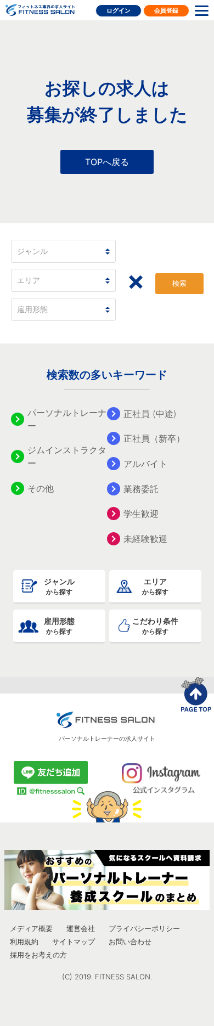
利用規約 (24, 941)
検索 (179, 283)
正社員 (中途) (150, 413)
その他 (40, 488)
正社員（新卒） (154, 438)
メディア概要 (31, 928)
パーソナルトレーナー (66, 419)
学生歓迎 (141, 513)
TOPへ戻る (107, 161)
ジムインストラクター (66, 456)
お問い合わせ (130, 941)
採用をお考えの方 (38, 954)
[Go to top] (197, 694)
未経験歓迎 (145, 538)
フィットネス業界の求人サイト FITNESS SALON (40, 10)
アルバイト (145, 463)
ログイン (118, 10)
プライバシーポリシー (144, 928)
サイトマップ (73, 941)
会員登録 (166, 10)
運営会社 (80, 928)
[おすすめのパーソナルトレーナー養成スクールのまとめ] (107, 880)
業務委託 (141, 488)
